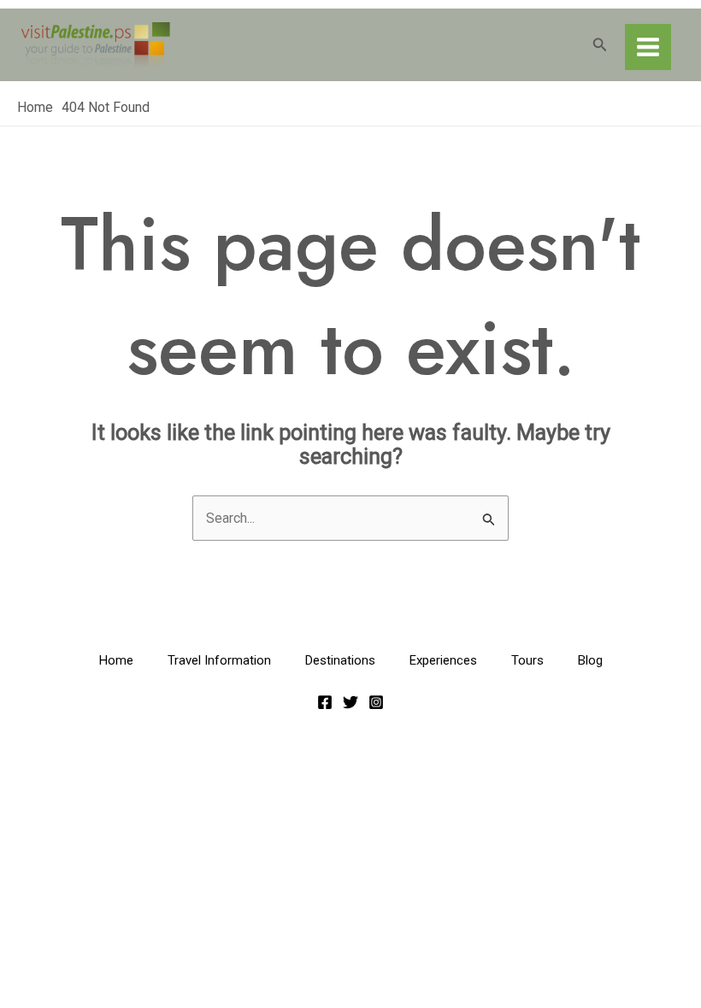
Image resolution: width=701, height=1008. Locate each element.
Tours (527, 660)
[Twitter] (350, 702)
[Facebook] (325, 702)
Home (116, 660)
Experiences (443, 660)
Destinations (340, 660)
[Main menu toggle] (648, 47)
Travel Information (219, 660)
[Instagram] (376, 702)
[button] (600, 45)
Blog (590, 660)
